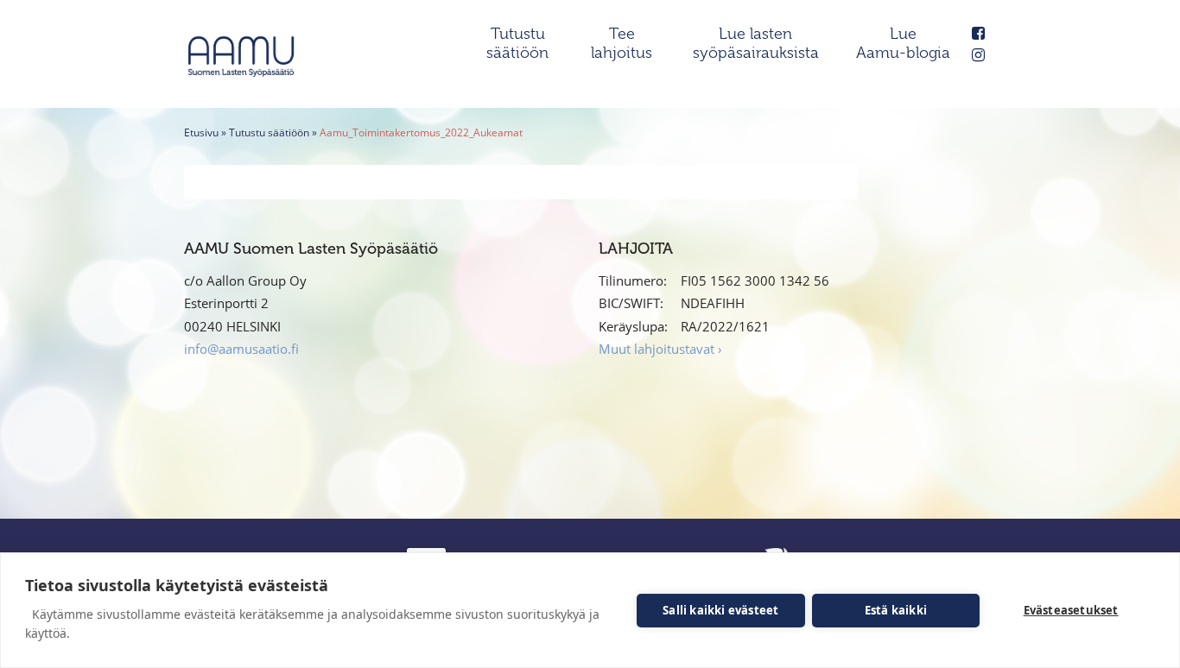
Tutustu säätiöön (269, 132)
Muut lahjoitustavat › (660, 348)
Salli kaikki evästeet (720, 610)
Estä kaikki (896, 610)
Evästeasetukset (1071, 610)
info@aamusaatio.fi (241, 348)
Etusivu (201, 132)
